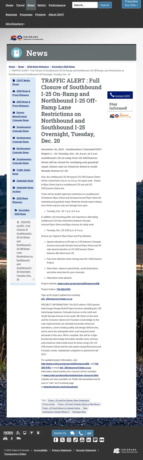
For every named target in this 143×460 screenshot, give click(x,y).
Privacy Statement (61, 450)
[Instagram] (69, 439)
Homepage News (79, 412)
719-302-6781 (64, 289)
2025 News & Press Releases (21, 104)
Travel (20, 5)
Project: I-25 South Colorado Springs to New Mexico (79, 404)
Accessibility (40, 450)
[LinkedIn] (88, 439)
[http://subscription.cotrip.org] (120, 115)
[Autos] (5, 438)
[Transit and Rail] (24, 433)
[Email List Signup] (95, 439)
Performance (57, 5)
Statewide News (24, 181)
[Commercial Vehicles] (18, 438)
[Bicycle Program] (18, 433)
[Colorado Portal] (126, 450)
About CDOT (56, 14)
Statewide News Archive (22, 189)
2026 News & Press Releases (21, 93)
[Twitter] (62, 439)
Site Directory (15, 24)
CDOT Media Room (21, 82)
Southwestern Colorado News (21, 161)
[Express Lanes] (8, 433)
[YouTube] (82, 439)
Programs (26, 14)
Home (9, 5)
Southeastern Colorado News (21, 129)
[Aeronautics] (31, 433)
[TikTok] (75, 439)
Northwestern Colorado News (21, 140)
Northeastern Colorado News (21, 150)
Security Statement (86, 450)
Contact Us (60, 432)
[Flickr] (101, 439)
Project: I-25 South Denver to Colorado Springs (61, 408)
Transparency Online (15, 454)
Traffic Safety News (21, 172)
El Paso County (48, 404)
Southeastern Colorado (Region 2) (56, 412)
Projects (40, 14)
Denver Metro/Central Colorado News (20, 116)
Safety (41, 5)
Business (11, 14)
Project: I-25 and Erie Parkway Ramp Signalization (68, 400)
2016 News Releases (38, 67)
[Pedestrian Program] (12, 438)
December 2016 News (63, 67)
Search (105, 5)
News (31, 5)
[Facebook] (56, 439)
